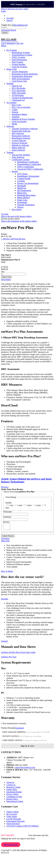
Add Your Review (17, 239)
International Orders (14, 801)
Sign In (9, 20)
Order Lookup (12, 812)
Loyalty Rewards (13, 819)
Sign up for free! (11, 844)
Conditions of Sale (14, 796)
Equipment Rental (14, 792)
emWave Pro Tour (8, 657)
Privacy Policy (12, 794)
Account (10, 18)
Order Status (11, 816)
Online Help (11, 789)
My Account (11, 814)
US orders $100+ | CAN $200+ (27, 4)
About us (10, 782)
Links (3, 11)
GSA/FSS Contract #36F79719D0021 (22, 826)
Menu (3, 46)
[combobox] (13, 27)
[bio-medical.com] (20, 25)
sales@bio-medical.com (25, 767)
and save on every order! (14, 9)
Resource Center (13, 787)
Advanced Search (8, 30)
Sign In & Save (27, 746)
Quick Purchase (13, 823)
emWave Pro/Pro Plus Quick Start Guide (18, 652)
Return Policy (12, 799)
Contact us (10, 785)
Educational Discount (15, 821)
